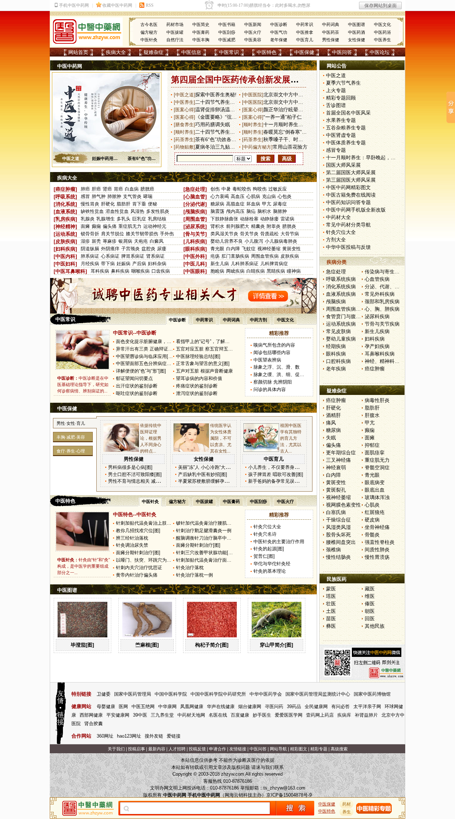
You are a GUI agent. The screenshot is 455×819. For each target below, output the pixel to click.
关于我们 (116, 748)
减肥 (70, 437)
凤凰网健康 (191, 706)
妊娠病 (123, 263)
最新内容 (156, 748)
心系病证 (110, 256)
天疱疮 (141, 241)
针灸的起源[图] (268, 548)
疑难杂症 (154, 52)
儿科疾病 (195, 241)
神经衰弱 (336, 467)
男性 (61, 423)
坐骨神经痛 (377, 527)
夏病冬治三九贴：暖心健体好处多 (232, 147)
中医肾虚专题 (341, 135)
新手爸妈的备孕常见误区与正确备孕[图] (289, 481)
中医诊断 (278, 24)
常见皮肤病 (338, 331)
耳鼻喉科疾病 (380, 354)
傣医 (370, 603)
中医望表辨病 (267, 360)
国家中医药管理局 (132, 694)
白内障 (233, 248)
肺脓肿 (114, 196)
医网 (123, 706)
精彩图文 (298, 748)
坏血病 (253, 204)
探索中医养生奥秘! (215, 94)
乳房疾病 (65, 219)
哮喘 (147, 196)
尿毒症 (280, 204)
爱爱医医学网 (289, 715)
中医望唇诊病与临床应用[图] (145, 356)
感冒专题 (336, 150)
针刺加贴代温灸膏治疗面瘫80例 (208, 560)
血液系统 (65, 211)
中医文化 (382, 24)
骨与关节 (195, 234)
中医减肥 (226, 39)
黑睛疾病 (276, 271)
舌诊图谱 (336, 105)
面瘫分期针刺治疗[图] (198, 545)
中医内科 (65, 256)
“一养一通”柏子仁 (282, 117)
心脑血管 (195, 196)
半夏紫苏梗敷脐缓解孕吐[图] (207, 481)
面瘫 (85, 226)
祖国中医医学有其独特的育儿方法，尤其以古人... (290, 438)
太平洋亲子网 (367, 706)
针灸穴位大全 (267, 526)
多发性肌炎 (157, 211)
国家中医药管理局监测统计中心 (317, 694)
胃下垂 (139, 204)
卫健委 (104, 694)
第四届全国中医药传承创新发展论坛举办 (248, 79)
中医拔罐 (174, 32)
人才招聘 (177, 748)
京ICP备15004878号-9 (289, 795)
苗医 (331, 618)
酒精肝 (333, 415)
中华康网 (167, 706)
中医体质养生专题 (346, 142)
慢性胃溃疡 (377, 557)
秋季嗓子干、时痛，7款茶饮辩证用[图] (306, 139)
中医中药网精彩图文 (348, 187)
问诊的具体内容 (269, 389)
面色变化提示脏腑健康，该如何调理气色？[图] (163, 341)
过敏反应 (277, 189)
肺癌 (85, 189)
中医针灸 (148, 39)
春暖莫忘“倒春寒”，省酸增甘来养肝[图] (306, 132)
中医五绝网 (143, 706)
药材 (346, 804)
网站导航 (278, 748)
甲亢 (266, 204)
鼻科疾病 (120, 271)
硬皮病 (372, 520)
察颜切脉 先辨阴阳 (272, 382)
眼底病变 (375, 482)
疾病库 (344, 715)
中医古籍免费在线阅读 (351, 195)
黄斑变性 (291, 248)
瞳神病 (294, 271)
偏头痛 (110, 226)
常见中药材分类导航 (348, 225)
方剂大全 (336, 239)
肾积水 (217, 226)
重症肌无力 (129, 226)
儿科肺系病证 (244, 263)
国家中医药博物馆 (372, 694)
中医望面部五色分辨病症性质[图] (149, 363)
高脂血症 (235, 204)
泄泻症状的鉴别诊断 (197, 393)
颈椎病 (333, 549)
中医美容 (252, 39)
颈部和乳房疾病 (382, 301)
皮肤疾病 (65, 241)
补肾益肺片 (366, 715)
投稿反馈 (197, 748)
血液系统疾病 (341, 294)
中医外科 (195, 256)
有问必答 (340, 706)
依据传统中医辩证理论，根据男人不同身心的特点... (150, 438)
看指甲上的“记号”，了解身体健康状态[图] (218, 341)
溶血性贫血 (117, 211)
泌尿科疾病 (377, 316)
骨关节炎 (249, 233)
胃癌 (118, 189)
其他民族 (375, 626)
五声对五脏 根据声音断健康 (204, 371)
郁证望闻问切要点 (134, 378)
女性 (70, 423)
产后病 (139, 263)
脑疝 (251, 211)
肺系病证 (90, 256)
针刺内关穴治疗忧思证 (139, 567)
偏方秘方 (148, 32)
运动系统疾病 (341, 324)
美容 (80, 437)
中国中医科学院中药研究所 (218, 694)
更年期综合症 (341, 452)
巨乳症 (139, 218)
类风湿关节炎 (224, 233)
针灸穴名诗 (265, 534)
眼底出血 (375, 490)
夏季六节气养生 (343, 83)
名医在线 (218, 715)
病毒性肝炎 (377, 400)
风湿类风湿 (338, 527)
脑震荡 (217, 211)
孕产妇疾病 (377, 346)
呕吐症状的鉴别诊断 (136, 393)
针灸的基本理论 (269, 571)
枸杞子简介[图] (212, 645)
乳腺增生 (105, 218)
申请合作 (217, 748)
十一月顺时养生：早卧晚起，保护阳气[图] (372, 157)
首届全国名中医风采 (348, 113)
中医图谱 (356, 24)
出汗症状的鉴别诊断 (136, 386)
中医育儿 (304, 39)
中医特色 (267, 52)
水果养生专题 (341, 120)
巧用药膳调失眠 (212, 124)
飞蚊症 (249, 248)
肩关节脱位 (112, 233)
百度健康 (240, 715)
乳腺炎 (88, 218)
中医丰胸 (200, 39)
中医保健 (304, 52)
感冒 (85, 196)
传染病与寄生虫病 (385, 271)
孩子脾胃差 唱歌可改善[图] (275, 474)
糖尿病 (217, 204)
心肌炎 (372, 505)
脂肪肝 (123, 204)
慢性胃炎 (90, 204)
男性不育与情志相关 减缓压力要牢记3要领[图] (155, 481)
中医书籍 (226, 24)
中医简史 (200, 24)
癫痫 (96, 226)
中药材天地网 (191, 715)
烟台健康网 (249, 706)
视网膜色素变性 (343, 505)
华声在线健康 (221, 706)
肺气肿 (99, 196)
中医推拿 (304, 32)
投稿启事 (136, 748)
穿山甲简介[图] (276, 645)
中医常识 (229, 52)
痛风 (331, 422)
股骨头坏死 (338, 534)
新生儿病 (219, 263)
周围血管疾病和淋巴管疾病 (356, 309)
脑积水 (264, 211)
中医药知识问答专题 (348, 202)
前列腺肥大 (237, 226)
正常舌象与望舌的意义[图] (203, 363)
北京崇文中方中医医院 (288, 94)
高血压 (238, 196)
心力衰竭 (219, 196)
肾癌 (107, 189)
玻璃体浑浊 (377, 497)
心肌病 (253, 196)
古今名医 (148, 24)
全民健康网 (316, 706)
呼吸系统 (65, 196)
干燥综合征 (338, 520)
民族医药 (337, 579)
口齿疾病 (160, 271)
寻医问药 (274, 706)
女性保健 (356, 39)
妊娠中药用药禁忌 (109, 158)
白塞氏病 (336, 512)
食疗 (61, 451)
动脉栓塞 (249, 218)
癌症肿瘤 (65, 189)
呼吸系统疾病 (341, 279)
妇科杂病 (157, 263)
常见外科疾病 (380, 294)
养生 (70, 451)
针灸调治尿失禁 (132, 545)
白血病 (132, 189)
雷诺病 (287, 218)
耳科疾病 (100, 271)
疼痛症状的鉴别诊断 (197, 386)
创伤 (215, 189)
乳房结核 (157, 218)
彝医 (331, 626)
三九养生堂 (162, 715)
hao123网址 (129, 736)
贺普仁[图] (264, 556)
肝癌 (96, 189)
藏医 (370, 589)
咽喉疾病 (140, 271)
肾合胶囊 (93, 723)
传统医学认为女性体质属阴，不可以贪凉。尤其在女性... (220, 438)
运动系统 (65, 234)
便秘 (152, 204)
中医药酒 (356, 32)
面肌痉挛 (375, 452)
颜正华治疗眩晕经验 (285, 109)
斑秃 (96, 241)
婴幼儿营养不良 (226, 241)
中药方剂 (258, 319)
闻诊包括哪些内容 (271, 352)
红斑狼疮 (375, 512)
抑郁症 (372, 445)
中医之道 (70, 158)
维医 (370, 596)
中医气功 (278, 32)
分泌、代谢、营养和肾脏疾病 (397, 286)
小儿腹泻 (254, 241)
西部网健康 (91, 715)
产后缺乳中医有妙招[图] (202, 474)
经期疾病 (336, 346)
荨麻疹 (110, 241)
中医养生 (382, 39)
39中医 (140, 715)
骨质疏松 (269, 233)
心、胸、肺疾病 (382, 309)
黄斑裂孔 (336, 490)
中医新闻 (252, 24)
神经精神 (65, 226)
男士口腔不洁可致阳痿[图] (135, 474)
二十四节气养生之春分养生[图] (229, 132)
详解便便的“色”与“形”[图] (141, 371)
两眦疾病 (235, 271)
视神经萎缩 (268, 248)
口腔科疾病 (338, 361)
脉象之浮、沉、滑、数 (276, 367)
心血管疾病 (377, 279)
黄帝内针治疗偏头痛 (136, 575)
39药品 (294, 706)
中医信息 (191, 52)
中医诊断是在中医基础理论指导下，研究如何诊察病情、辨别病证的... (82, 385)
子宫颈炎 (130, 248)
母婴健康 (106, 706)
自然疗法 (174, 39)
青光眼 (217, 248)
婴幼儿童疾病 (341, 339)
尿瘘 (161, 248)
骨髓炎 (372, 534)
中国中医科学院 (171, 694)
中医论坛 (380, 52)
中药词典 (330, 24)
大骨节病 (289, 233)
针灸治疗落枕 (190, 567)
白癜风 (157, 241)
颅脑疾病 (195, 211)
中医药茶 (330, 32)
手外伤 (167, 233)
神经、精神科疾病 (385, 361)
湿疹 (85, 241)
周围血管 (195, 219)
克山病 (269, 196)
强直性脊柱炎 (380, 542)
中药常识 (304, 24)
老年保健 (278, 39)
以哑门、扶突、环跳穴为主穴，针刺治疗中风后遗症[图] (173, 560)
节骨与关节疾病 (382, 324)
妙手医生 (262, 715)
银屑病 (125, 241)
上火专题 (336, 90)
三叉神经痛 (338, 460)
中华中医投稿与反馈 (348, 247)
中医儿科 (195, 264)
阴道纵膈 (90, 248)
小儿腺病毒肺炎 (281, 241)
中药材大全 (338, 217)
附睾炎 (273, 226)
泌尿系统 (195, 226)
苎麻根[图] (147, 645)
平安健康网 (117, 715)
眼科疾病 (195, 249)
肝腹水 (372, 415)
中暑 (226, 189)
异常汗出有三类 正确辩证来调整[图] (152, 349)
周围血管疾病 (265, 256)
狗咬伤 (260, 189)
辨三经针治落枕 (132, 538)
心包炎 (284, 196)
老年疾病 (336, 368)
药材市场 (174, 24)
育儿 (80, 423)
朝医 (370, 611)
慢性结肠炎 (338, 557)
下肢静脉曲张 (224, 218)
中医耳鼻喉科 (70, 271)
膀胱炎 (289, 226)
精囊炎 (258, 226)
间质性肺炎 (377, 549)
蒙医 (331, 589)
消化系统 (65, 204)
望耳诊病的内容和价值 (199, 378)
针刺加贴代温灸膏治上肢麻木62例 (151, 523)
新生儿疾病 (377, 331)
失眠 (331, 437)
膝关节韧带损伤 (142, 233)
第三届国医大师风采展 (351, 180)
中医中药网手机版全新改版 (356, 210)
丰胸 (61, 437)
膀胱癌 (147, 189)
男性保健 (330, 39)
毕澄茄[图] (82, 645)
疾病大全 (116, 52)
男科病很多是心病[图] (130, 467)
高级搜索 (339, 748)
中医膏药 (200, 32)
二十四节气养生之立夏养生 (225, 102)
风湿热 (137, 211)
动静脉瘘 (269, 218)
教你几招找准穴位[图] (138, 530)
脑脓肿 (280, 211)
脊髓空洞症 (377, 467)
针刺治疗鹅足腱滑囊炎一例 (203, 530)
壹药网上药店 (320, 715)
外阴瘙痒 (110, 248)
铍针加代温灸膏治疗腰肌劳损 (206, 523)
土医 (331, 611)
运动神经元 (154, 226)
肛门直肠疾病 (235, 256)
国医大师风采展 (343, 165)
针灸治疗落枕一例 (194, 575)
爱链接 (174, 736)
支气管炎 (132, 196)
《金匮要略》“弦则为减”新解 (226, 117)
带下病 (108, 263)
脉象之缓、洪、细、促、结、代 (285, 374)
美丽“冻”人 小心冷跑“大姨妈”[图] (210, 467)
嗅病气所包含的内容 (274, 345)
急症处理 (195, 189)
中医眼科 (195, 271)
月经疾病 (90, 263)
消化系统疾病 (341, 286)
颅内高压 (235, 211)
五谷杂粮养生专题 (346, 127)
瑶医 (331, 596)
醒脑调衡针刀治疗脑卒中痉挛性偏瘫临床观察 (222, 538)
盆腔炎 (148, 248)
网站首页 (78, 52)
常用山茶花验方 (290, 147)
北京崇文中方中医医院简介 (293, 102)
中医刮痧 (226, 32)
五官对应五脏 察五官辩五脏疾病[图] (213, 349)
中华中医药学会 (266, 694)
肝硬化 (108, 204)
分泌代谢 (195, 204)
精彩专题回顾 (341, 98)
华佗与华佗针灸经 (271, 563)
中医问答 (342, 52)
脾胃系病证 (132, 256)
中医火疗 (252, 32)
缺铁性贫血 (92, 211)
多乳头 (123, 218)
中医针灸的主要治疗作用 (278, 541)
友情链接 (237, 748)
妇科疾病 (65, 249)
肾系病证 (155, 256)
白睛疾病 (255, 271)
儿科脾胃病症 (274, 263)
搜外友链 (154, 736)
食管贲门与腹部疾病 (348, 316)
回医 (370, 618)
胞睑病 (217, 271)
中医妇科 (65, 264)
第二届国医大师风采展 (351, 172)
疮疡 (215, 256)
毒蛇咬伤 (241, 189)
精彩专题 (318, 748)
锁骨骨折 (90, 233)
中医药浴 (382, 32)
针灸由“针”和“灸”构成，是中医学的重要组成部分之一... (83, 566)
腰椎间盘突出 (341, 542)
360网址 (105, 736)
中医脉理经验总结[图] (198, 356)
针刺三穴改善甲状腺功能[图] (205, 552)
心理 (80, 451)
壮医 (331, 603)
